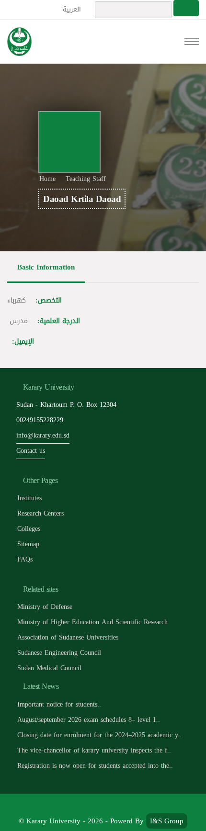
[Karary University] (19, 42)
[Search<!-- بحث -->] (186, 8)
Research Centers (40, 513)
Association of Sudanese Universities (67, 637)
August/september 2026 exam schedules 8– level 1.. (88, 719)
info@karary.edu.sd (42, 435)
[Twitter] (93, 805)
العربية (73, 9)
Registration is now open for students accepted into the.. (95, 765)
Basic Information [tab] (46, 267)
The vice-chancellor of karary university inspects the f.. (94, 750)
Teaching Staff (86, 178)
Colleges (28, 528)
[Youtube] (114, 805)
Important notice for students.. (59, 704)
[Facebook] (71, 805)
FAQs (25, 559)
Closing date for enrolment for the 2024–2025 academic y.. (99, 735)
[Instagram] (135, 805)
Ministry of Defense (44, 606)
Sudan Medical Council (49, 668)
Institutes (29, 498)
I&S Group (166, 821)
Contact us (30, 450)
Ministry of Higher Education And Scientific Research (92, 622)
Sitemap (28, 544)
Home (47, 178)
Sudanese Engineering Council (59, 652)
